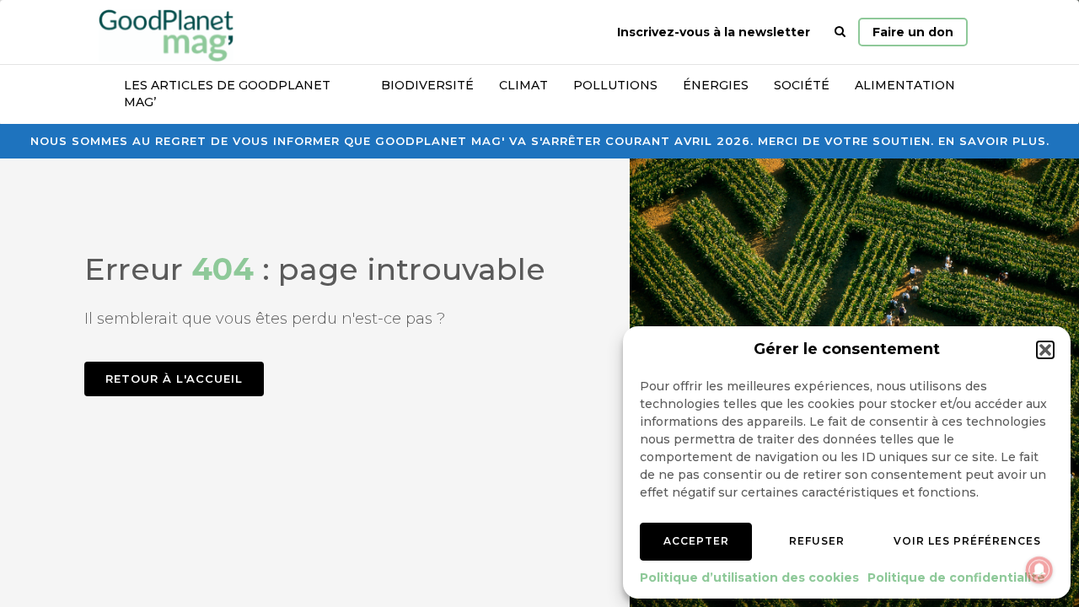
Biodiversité (427, 85)
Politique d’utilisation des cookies (749, 577)
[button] (1045, 349)
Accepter (696, 540)
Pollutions (615, 85)
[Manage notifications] (1039, 569)
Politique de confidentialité (956, 577)
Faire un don (912, 32)
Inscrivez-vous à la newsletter (713, 32)
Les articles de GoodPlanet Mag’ (227, 94)
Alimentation (905, 85)
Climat (523, 85)
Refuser (817, 540)
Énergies (716, 85)
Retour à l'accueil (174, 378)
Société (801, 85)
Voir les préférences (967, 540)
